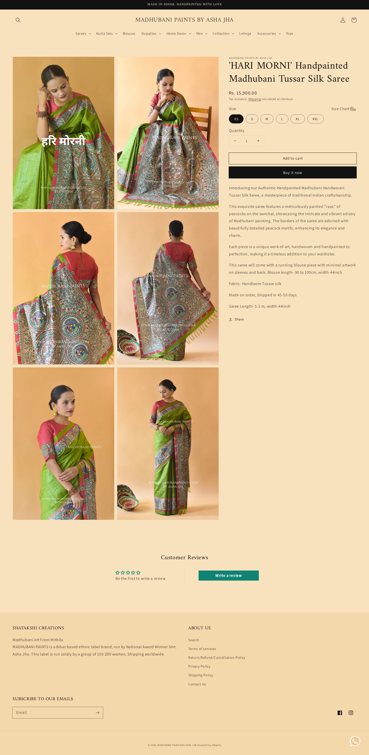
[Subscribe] (97, 712)
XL (298, 119)
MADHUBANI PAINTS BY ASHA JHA (177, 745)
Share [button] (239, 319)
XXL (316, 119)
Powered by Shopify (209, 745)
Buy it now (292, 172)
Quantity (236, 130)
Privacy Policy (199, 666)
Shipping (254, 99)
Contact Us (197, 684)
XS (236, 119)
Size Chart (340, 108)
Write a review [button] (228, 575)
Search (193, 640)
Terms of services (202, 648)
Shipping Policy (200, 675)
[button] (18, 20)
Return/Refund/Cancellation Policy (216, 657)
